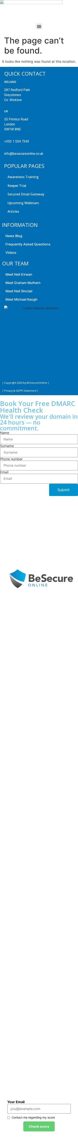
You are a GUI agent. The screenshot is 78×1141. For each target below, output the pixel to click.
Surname (7, 445)
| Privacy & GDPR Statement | (20, 390)
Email (5, 472)
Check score (39, 1126)
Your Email (16, 1102)
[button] (39, 26)
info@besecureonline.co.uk (23, 154)
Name (5, 432)
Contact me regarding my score (33, 1117)
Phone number (12, 459)
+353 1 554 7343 (16, 141)
